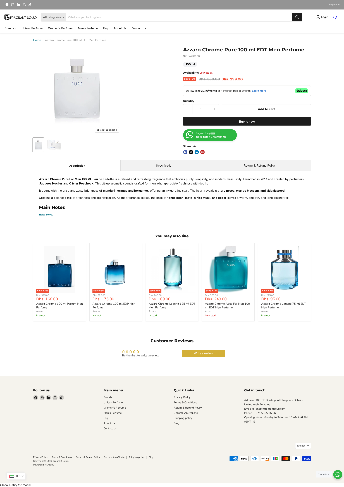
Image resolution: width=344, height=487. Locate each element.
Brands (9, 28)
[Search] (297, 17)
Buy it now (247, 121)
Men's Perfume (88, 28)
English (333, 4)
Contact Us (139, 28)
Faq (105, 28)
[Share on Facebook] (185, 152)
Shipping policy (183, 418)
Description (77, 165)
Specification (164, 165)
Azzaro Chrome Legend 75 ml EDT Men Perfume (283, 306)
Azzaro (39, 311)
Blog (176, 423)
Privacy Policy (182, 397)
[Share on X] (191, 152)
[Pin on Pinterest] (202, 152)
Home (37, 40)
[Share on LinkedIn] (197, 152)
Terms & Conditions (185, 402)
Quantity (188, 101)
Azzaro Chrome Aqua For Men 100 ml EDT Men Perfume (227, 306)
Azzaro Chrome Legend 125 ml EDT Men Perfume (172, 306)
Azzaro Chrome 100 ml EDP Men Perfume (113, 306)
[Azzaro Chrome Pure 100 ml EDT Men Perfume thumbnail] (38, 145)
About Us (120, 28)
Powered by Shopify (43, 464)
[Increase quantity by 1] (214, 109)
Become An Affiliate (186, 413)
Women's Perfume (60, 28)
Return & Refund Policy (260, 165)
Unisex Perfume (32, 28)
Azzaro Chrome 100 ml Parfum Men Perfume (59, 306)
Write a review (203, 353)
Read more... (46, 214)
